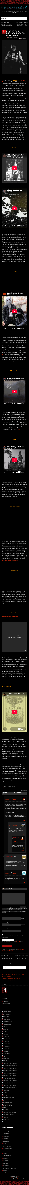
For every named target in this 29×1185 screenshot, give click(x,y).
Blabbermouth (6, 1136)
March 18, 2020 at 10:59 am (16, 841)
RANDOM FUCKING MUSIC (13, 37)
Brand (21, 787)
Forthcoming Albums (7, 1024)
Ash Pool (17, 787)
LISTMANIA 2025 (6, 1055)
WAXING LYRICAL (7, 1119)
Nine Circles (5, 1158)
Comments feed (6, 1003)
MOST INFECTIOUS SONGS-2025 (10, 1088)
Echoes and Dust (6, 1145)
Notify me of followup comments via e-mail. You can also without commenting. (12, 941)
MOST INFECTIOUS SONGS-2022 (10, 1083)
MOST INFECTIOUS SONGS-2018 (10, 1077)
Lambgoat (5, 1151)
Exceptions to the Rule (7, 1021)
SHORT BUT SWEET (7, 1105)
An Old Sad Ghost (12, 787)
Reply (24, 820)
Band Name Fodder (7, 1014)
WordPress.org (6, 1005)
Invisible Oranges (6, 1150)
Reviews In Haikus (7, 1100)
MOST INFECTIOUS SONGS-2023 (10, 1085)
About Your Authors (7, 1011)
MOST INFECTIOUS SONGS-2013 (10, 1068)
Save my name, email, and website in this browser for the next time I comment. (14, 936)
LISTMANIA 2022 (6, 1050)
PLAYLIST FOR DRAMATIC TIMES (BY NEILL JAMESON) (15, 33)
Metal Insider (5, 1156)
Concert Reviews (6, 1019)
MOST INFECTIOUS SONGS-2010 (10, 1063)
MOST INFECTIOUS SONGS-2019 (10, 1078)
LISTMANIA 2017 (6, 1041)
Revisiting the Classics (7, 1102)
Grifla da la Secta (6, 789)
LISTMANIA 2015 (6, 1038)
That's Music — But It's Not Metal (9, 1112)
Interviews (5, 1028)
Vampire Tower (22, 789)
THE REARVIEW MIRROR (8, 1114)
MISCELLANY (6, 1058)
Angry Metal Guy (6, 1133)
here (3, 354)
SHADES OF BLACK (7, 1104)
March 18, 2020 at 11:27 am (10, 857)
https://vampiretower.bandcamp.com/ (10, 616)
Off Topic (5, 1092)
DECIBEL (5, 1143)
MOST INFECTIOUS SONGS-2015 (10, 1072)
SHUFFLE (5, 1107)
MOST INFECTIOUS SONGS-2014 (10, 1070)
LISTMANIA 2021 (6, 1048)
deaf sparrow (6, 1141)
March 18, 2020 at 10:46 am (10, 799)
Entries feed (5, 1001)
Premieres (5, 1095)
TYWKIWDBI (5, 1170)
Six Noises (5, 1160)
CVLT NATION (6, 1140)
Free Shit (5, 1026)
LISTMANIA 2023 (6, 1051)
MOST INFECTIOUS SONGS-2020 (10, 1080)
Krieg (21, 80)
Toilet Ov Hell (6, 1167)
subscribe (18, 941)
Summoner (7, 872)
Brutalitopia (5, 1138)
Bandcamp (5, 1135)
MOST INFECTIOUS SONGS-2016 (10, 1073)
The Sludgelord (6, 1165)
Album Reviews (6, 1012)
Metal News (5, 1056)
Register (5, 998)
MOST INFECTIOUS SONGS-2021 (10, 1082)
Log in (4, 999)
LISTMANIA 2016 (6, 1039)
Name (7, 916)
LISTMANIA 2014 (6, 1036)
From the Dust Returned (8, 1146)
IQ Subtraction (6, 1029)
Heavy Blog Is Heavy (7, 1148)
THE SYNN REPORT (7, 1115)
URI (7, 928)
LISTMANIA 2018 (6, 1043)
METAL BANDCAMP (7, 1155)
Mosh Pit (5, 1060)
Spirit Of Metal (6, 1162)
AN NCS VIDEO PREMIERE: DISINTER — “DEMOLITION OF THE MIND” (7, 24)
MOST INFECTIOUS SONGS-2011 (10, 1065)
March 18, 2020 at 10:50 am (14, 825)
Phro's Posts (5, 1094)
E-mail (7, 922)
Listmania (5, 1031)
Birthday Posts (6, 1016)
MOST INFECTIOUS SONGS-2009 (10, 1061)
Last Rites (5, 1153)
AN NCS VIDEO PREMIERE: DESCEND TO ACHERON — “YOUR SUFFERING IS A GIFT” (21, 24)
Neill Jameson (12, 789)
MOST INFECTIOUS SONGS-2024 (10, 1087)
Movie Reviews (6, 1090)
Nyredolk (17, 789)
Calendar (5, 1018)
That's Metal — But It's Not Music (9, 1110)
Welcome (5, 1121)
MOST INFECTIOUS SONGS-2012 (10, 1067)
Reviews (5, 1099)
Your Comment (8, 891)
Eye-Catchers (6, 1023)
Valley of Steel (6, 1172)
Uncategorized (6, 1117)
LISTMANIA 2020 (6, 1046)
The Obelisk (5, 1163)
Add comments (23, 38)
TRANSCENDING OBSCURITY (9, 1168)
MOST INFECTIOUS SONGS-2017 (10, 1075)
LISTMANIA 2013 (6, 1034)
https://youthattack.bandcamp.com (10, 560)
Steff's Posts (5, 1109)
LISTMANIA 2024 (6, 1053)
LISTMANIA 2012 (6, 1033)
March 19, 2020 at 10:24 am (10, 873)
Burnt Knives (24, 787)
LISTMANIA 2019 (6, 1045)
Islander (9, 786)
